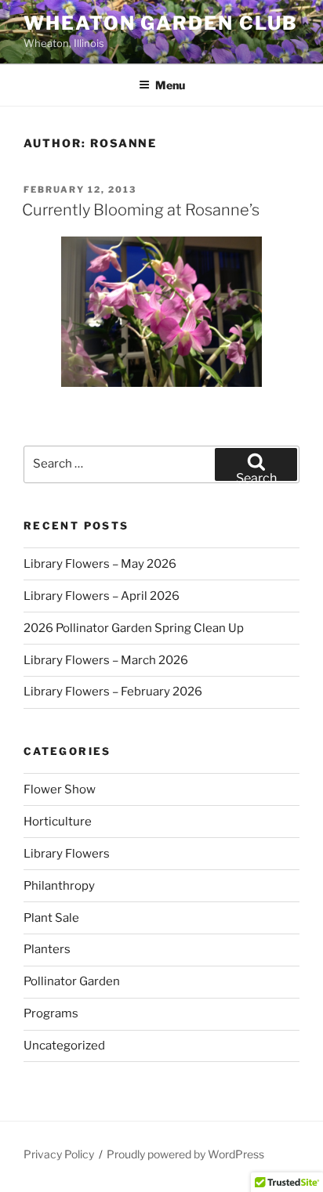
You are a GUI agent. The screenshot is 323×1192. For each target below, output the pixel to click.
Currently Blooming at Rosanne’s (140, 209)
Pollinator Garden (72, 981)
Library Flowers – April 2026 (102, 596)
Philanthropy (59, 886)
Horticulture (58, 822)
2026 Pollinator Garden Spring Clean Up (134, 628)
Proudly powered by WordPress (185, 1154)
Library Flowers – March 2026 (106, 660)
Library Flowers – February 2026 (113, 691)
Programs (51, 1013)
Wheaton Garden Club (160, 23)
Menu (170, 85)
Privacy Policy (59, 1154)
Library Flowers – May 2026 (100, 564)
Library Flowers (67, 854)
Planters (47, 949)
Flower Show (60, 789)
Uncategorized (64, 1045)
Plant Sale (51, 918)
